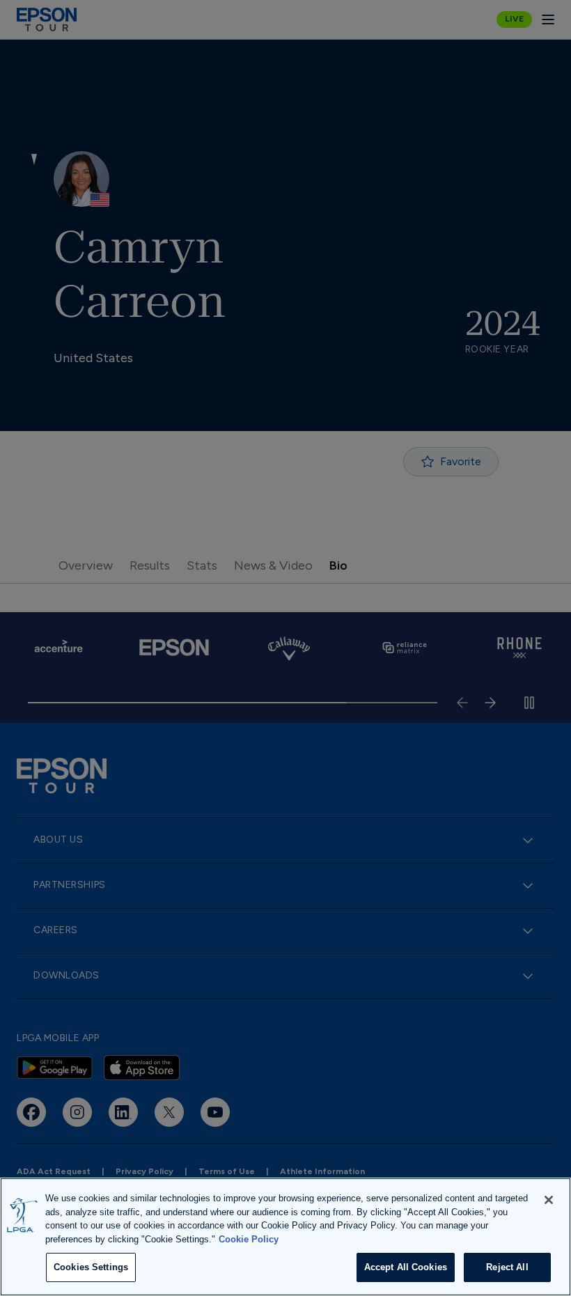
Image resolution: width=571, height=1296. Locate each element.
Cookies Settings (91, 1267)
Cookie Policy (249, 1239)
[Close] (548, 1200)
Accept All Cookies (405, 1267)
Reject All (507, 1267)
